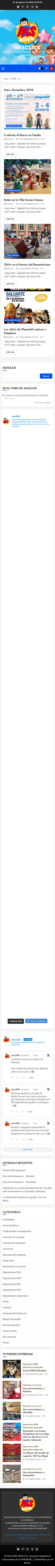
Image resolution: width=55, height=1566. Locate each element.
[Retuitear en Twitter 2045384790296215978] (18, 1112)
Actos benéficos (10, 1225)
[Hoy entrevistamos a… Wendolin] (12, 1411)
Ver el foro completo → (43, 402)
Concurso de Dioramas (14, 1242)
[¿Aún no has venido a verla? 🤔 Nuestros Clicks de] (27, 973)
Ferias (6, 1301)
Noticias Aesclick (14, 126)
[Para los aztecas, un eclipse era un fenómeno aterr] (27, 679)
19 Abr (35, 1055)
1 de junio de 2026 (33, 1479)
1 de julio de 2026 (32, 1416)
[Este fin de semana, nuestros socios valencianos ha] (27, 914)
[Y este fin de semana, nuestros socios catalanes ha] (27, 1002)
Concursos (8, 1248)
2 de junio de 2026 (33, 1460)
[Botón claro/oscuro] (41, 68)
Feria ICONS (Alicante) (14, 1170)
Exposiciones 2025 (12, 1284)
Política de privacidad (27, 1534)
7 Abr (35, 1123)
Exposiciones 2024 (12, 1278)
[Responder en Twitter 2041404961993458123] (12, 1140)
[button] (2, 68)
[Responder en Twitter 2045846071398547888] (12, 1078)
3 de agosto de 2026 (34, 1395)
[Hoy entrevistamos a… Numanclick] (12, 1474)
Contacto (32, 1538)
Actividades (9, 1219)
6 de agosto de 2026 (34, 1374)
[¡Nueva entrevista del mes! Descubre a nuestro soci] (27, 797)
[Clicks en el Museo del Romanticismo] (27, 241)
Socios (6, 1342)
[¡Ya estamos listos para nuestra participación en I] (27, 738)
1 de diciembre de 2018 (28, 337)
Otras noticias (12, 255)
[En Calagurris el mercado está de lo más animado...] (27, 503)
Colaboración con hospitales (17, 1231)
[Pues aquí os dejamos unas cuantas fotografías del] (27, 591)
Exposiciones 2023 (12, 1272)
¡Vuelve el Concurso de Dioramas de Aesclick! (26, 395)
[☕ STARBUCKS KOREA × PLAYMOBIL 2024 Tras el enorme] (27, 856)
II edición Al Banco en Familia (22, 135)
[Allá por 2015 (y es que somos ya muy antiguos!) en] (27, 944)
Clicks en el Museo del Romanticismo (27, 265)
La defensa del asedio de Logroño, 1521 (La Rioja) (36, 1454)
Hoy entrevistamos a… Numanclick (34, 1474)
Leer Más (10, 154)
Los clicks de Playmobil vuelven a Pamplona (25, 331)
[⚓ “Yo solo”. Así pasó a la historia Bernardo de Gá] (27, 826)
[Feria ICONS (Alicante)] (12, 1369)
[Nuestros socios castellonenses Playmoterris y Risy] (27, 885)
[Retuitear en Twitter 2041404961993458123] (18, 1140)
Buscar (9, 367)
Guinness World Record (15, 1313)
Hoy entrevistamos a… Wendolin (19, 1182)
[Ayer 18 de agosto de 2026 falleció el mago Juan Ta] (27, 533)
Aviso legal (10, 1534)
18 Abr (35, 1089)
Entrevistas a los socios (14, 1266)
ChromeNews (40, 1559)
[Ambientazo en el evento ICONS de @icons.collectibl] (27, 621)
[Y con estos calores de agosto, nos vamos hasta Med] (27, 709)
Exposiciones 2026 (12, 1289)
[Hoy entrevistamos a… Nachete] (12, 1390)
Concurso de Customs (13, 1237)
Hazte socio (52, 68)
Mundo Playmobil (12, 1319)
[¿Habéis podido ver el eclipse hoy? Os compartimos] (27, 650)
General (7, 1307)
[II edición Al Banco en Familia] (27, 111)
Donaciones (8, 1260)
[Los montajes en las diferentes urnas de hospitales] (27, 474)
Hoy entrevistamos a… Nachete (19, 1176)
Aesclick (27, 47)
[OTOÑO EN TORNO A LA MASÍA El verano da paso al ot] (27, 562)
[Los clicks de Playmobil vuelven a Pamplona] (27, 306)
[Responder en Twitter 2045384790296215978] (12, 1112)
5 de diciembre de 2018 (28, 269)
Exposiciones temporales (15, 1295)
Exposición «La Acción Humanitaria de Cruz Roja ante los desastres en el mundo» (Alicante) (36, 1435)
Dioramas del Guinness (14, 1254)
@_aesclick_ (25, 1055)
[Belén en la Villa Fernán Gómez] (27, 176)
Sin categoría (9, 1336)
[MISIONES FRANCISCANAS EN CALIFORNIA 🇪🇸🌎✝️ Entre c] (27, 445)
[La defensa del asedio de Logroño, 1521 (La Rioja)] (12, 1453)
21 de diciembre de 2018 (28, 139)
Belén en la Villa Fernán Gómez (23, 200)
